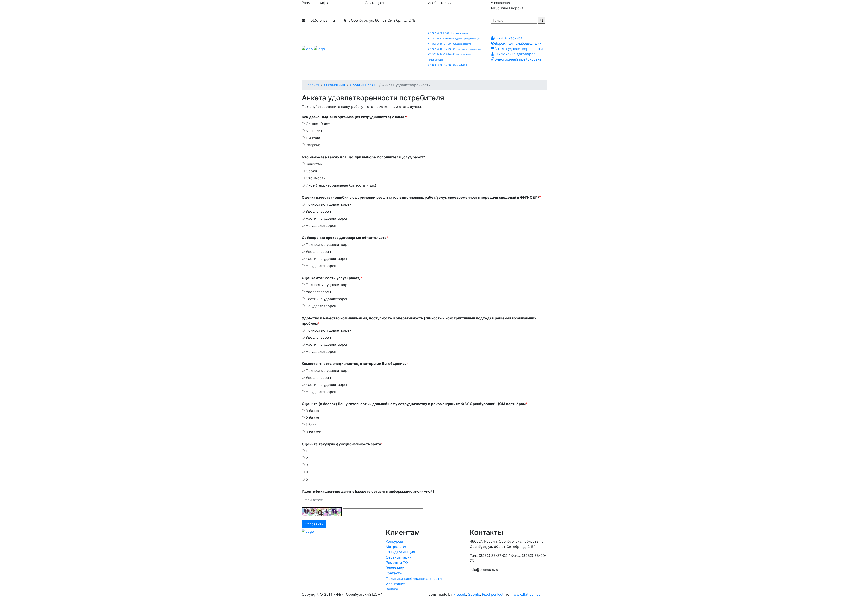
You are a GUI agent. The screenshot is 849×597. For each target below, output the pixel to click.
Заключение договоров (514, 54)
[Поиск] (541, 20)
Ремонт (435, 73)
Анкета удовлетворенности (518, 48)
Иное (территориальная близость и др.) (340, 185)
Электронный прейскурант (517, 59)
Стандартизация (376, 73)
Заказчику (483, 73)
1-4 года (312, 138)
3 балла (312, 410)
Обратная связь (363, 85)
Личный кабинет (508, 38)
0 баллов (313, 432)
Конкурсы (394, 541)
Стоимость (315, 178)
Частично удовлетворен (326, 218)
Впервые (313, 145)
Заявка (557, 73)
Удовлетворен (318, 211)
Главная (312, 85)
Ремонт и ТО (397, 562)
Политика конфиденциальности (414, 578)
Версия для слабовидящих (518, 43)
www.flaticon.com (529, 594)
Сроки (311, 171)
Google (474, 594)
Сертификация (410, 73)
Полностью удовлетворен (328, 204)
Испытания (458, 73)
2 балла (312, 418)
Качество (313, 164)
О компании (317, 73)
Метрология (345, 73)
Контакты (507, 73)
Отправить (314, 524)
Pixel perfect (492, 594)
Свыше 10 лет (317, 124)
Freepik (459, 594)
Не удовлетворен (320, 225)
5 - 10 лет (314, 131)
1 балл (310, 425)
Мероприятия (533, 73)
